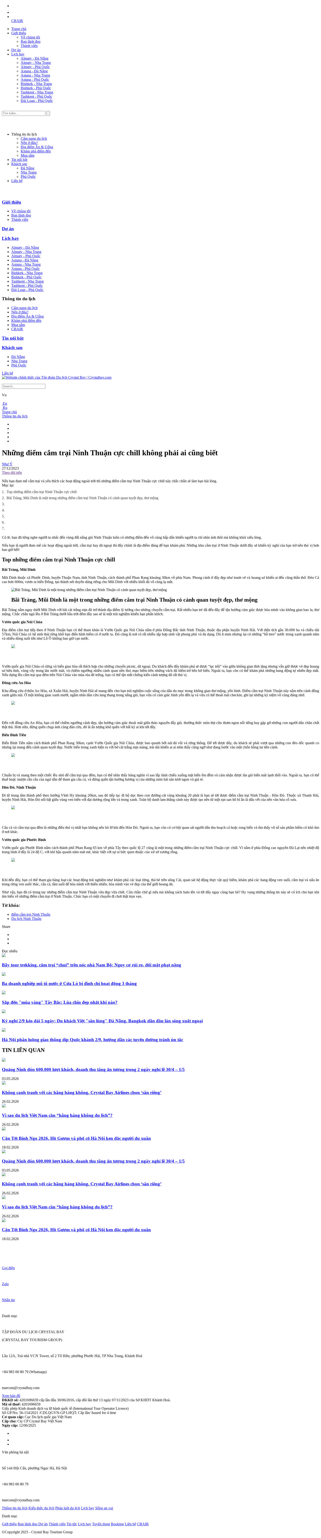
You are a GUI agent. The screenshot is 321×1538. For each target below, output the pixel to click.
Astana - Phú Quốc (35, 80)
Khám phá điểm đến (36, 151)
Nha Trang (29, 172)
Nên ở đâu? (29, 143)
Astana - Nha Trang (35, 75)
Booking (117, 1524)
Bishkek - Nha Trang (36, 84)
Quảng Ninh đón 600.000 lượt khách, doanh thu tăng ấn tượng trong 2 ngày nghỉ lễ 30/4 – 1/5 (93, 1069)
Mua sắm (27, 155)
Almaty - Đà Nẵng (34, 58)
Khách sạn (19, 164)
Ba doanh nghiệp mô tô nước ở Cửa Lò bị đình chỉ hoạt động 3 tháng (69, 983)
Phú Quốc (28, 177)
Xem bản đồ (11, 1396)
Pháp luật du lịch (67, 1508)
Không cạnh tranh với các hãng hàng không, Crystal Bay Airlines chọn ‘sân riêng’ (81, 1092)
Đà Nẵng (27, 168)
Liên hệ (17, 181)
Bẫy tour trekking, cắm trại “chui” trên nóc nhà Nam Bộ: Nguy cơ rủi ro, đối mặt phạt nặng (91, 964)
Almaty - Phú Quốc (35, 67)
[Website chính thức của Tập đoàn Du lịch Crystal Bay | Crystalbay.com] (56, 377)
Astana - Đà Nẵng (34, 71)
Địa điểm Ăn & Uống (37, 147)
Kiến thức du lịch (41, 1508)
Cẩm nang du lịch (34, 138)
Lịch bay (17, 54)
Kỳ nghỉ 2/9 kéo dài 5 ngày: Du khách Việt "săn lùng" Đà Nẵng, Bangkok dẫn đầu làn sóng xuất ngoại (102, 1020)
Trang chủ (18, 29)
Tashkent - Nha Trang (37, 92)
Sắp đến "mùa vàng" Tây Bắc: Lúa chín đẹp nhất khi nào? (59, 1002)
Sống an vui (104, 1508)
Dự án (16, 50)
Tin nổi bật (19, 160)
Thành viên (29, 46)
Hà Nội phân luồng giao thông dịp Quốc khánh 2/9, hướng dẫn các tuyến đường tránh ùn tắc (92, 1039)
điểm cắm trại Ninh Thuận (30, 914)
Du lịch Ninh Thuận (26, 919)
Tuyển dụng (101, 1524)
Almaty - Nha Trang (36, 63)
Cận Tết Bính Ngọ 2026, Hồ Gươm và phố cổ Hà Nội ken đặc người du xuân (76, 1138)
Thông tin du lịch (14, 416)
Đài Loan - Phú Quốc (37, 101)
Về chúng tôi (30, 37)
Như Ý (7, 464)
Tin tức (72, 1524)
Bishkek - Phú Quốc (36, 88)
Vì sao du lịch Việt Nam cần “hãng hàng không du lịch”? (57, 1115)
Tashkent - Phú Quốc (36, 96)
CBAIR (17, 21)
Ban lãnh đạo (30, 41)
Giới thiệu (18, 33)
